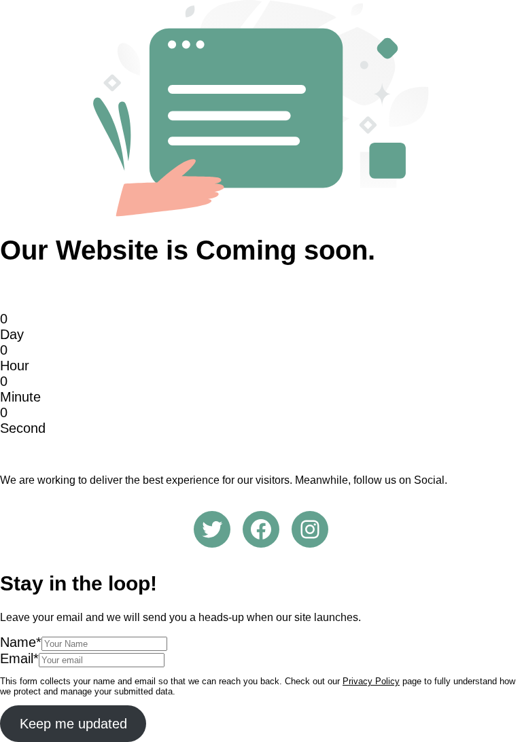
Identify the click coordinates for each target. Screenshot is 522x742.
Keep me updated (73, 723)
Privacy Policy (371, 681)
